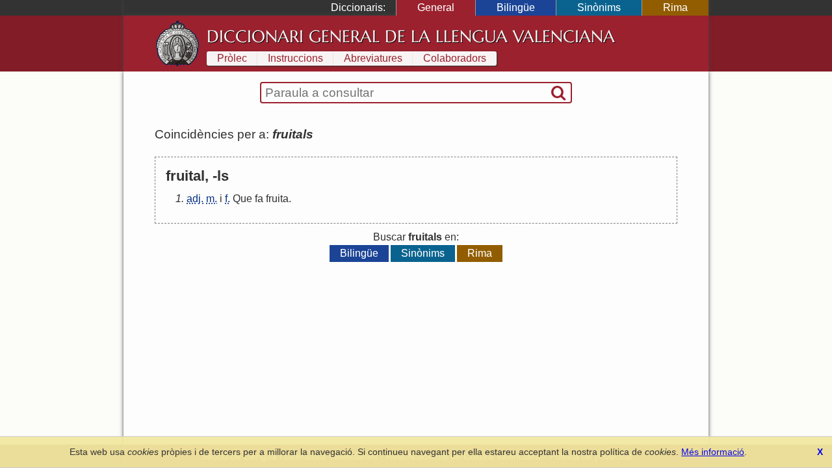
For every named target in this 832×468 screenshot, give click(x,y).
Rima (675, 7)
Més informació (712, 452)
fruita (277, 198)
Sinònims (599, 7)
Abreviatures (373, 58)
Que (242, 198)
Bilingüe (516, 7)
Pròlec (232, 58)
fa (259, 198)
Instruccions (295, 58)
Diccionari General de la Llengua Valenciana (411, 36)
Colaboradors (454, 58)
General (435, 7)
